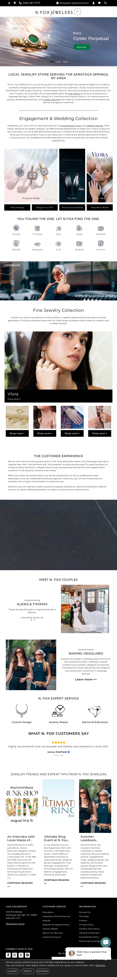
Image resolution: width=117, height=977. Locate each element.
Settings (42, 971)
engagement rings (71, 125)
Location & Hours (52, 937)
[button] (51, 62)
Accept (12, 971)
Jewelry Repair (50, 928)
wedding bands (94, 125)
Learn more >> (86, 679)
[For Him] (72, 175)
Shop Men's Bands (100, 207)
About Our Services (53, 933)
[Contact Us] (15, 3)
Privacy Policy (86, 924)
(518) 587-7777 (13, 918)
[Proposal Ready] (31, 175)
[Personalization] (85, 495)
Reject (27, 971)
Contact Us (84, 912)
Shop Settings (17, 207)
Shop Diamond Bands (72, 207)
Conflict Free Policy (89, 928)
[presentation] (31, 619)
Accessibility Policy (89, 937)
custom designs (51, 99)
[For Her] (100, 175)
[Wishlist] (99, 3)
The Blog (84, 916)
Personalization (34, 495)
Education (48, 912)
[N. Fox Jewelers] (58, 11)
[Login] (93, 3)
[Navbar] (9, 3)
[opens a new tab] (8, 955)
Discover (82, 47)
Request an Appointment (56, 924)
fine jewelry (74, 93)
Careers (83, 920)
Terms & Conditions (89, 933)
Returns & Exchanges (90, 941)
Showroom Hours (15, 924)
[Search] (105, 3)
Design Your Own (44, 207)
